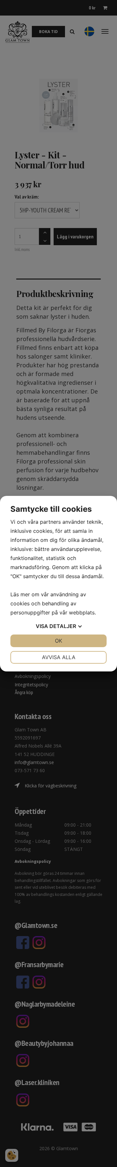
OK (58, 640)
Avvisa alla (58, 657)
